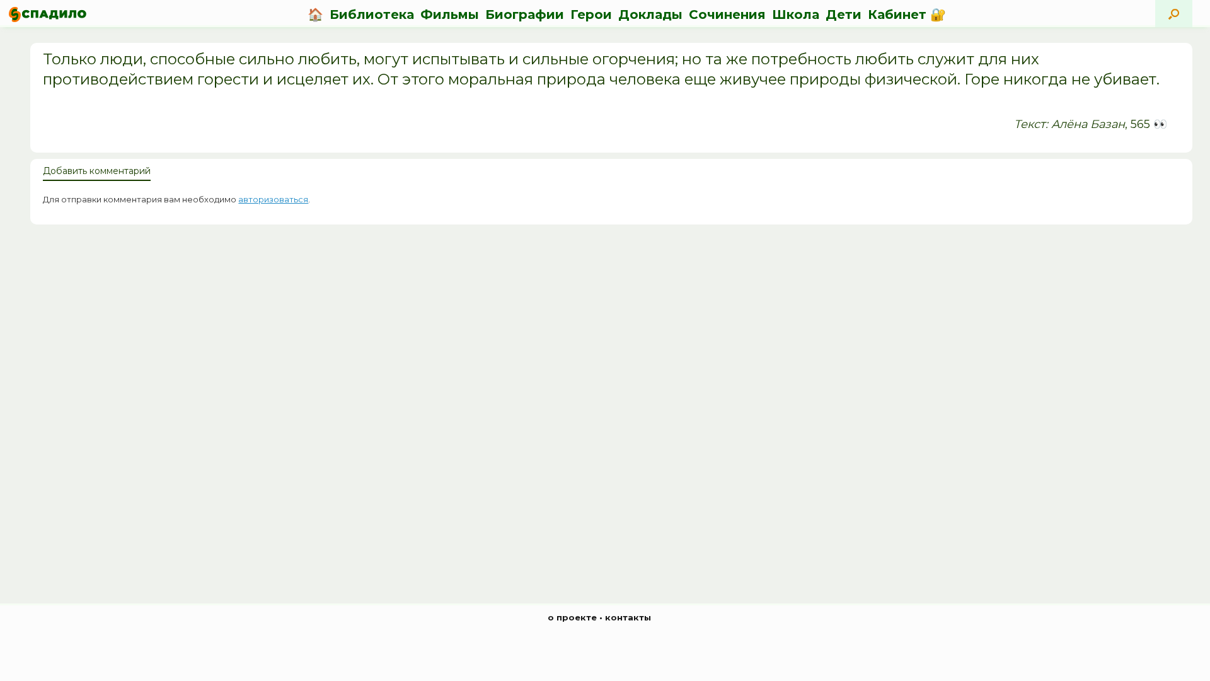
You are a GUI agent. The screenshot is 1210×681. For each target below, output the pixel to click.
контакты (628, 617)
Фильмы (449, 14)
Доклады (650, 14)
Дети (843, 14)
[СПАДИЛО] (47, 14)
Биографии (524, 14)
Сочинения (727, 14)
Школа (795, 14)
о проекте (572, 617)
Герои (591, 14)
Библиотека (372, 14)
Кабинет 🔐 (907, 14)
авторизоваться (273, 199)
